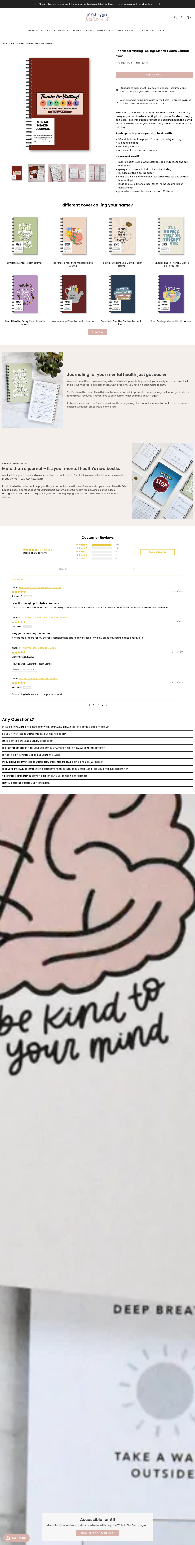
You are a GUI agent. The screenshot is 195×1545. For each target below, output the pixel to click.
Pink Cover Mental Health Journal (38, 648)
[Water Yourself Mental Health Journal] (73, 294)
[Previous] (35, 4)
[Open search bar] (175, 17)
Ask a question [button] (158, 552)
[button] (4, 173)
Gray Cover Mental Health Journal (38, 678)
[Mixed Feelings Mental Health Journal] (170, 294)
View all (97, 331)
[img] (19, 592)
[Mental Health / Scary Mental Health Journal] (24, 294)
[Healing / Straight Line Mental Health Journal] (122, 235)
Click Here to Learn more (97, 1533)
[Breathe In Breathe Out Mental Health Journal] (122, 294)
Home (4, 43)
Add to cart (154, 74)
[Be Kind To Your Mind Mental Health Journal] (73, 235)
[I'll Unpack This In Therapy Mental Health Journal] (170, 235)
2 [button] (94, 705)
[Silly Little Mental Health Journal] (24, 235)
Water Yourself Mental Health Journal (40, 587)
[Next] (159, 4)
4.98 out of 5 (45, 549)
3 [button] (98, 705)
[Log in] (182, 17)
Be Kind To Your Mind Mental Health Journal (43, 617)
